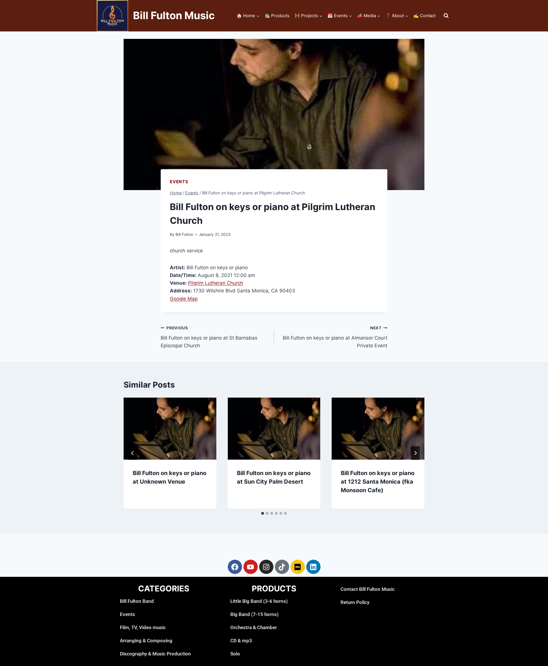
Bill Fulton (184, 234)
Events (179, 181)
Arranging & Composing (146, 640)
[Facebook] (235, 567)
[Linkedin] (313, 567)
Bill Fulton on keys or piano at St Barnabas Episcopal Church (209, 337)
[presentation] (170, 428)
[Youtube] (250, 567)
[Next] (415, 453)
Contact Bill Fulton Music (368, 589)
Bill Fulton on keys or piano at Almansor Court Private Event (335, 337)
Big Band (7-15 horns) (254, 614)
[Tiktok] (282, 567)
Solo (235, 654)
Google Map (184, 299)
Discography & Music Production (155, 654)
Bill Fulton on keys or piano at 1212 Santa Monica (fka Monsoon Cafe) (377, 482)
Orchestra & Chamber (253, 627)
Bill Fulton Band (137, 601)
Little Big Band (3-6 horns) (259, 601)
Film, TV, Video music (143, 627)
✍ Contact (424, 15)
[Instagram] (266, 567)
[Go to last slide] (132, 453)
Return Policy (355, 602)
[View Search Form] (446, 16)
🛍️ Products (277, 15)
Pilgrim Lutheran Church (215, 283)
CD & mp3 (241, 640)
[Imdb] (298, 567)
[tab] (262, 513)
